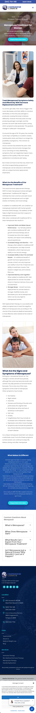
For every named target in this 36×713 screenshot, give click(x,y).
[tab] (18, 525)
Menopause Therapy (9, 660)
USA (3, 583)
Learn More (27, 2)
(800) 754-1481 (10, 2)
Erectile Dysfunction (9, 663)
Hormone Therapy (9, 656)
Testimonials (7, 636)
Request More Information (18, 39)
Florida (18, 669)
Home (13, 17)
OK (18, 697)
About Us (6, 639)
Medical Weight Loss (9, 641)
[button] (33, 683)
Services (20, 17)
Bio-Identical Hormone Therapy (13, 658)
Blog (4, 644)
